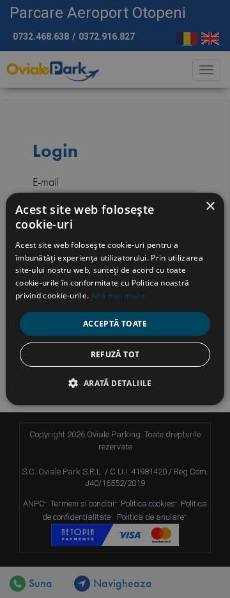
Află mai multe (118, 295)
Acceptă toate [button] (115, 323)
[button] (114, 382)
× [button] (210, 206)
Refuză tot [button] (115, 354)
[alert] (115, 299)
